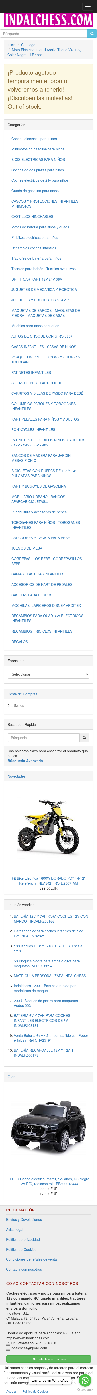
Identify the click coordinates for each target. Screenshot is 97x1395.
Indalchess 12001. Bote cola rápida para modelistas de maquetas (46, 988)
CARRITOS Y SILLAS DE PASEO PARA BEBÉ (47, 393)
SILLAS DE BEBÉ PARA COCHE (36, 382)
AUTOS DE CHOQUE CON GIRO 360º (41, 336)
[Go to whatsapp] (85, 1380)
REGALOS (19, 641)
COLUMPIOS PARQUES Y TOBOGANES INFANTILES (43, 406)
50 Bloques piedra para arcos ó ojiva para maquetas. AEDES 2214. (47, 963)
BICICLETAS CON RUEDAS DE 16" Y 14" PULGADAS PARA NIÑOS (43, 473)
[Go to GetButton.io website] (85, 1390)
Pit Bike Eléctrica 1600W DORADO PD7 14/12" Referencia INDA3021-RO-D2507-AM (48, 881)
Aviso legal (14, 1229)
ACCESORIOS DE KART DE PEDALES (41, 584)
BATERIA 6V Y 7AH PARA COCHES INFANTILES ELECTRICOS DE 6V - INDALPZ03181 (42, 1020)
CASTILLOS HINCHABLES (32, 216)
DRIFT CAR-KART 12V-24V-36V (36, 279)
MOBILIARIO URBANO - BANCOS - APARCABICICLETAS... (39, 499)
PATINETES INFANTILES (31, 372)
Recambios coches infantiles (33, 247)
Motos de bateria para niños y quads (40, 226)
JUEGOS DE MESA (26, 548)
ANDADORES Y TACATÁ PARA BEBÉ (40, 537)
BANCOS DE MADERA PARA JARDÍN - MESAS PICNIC (42, 458)
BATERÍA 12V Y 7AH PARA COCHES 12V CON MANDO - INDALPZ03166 (51, 919)
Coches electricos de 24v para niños (40, 180)
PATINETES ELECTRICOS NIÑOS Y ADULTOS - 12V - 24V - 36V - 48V (48, 442)
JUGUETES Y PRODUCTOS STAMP (40, 299)
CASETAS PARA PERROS (31, 594)
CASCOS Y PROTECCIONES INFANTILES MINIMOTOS (44, 204)
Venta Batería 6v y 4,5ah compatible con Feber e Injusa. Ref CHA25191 (51, 1038)
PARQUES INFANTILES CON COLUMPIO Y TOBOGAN (45, 359)
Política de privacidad (23, 1239)
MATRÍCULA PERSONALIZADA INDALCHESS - (51, 975)
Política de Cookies (21, 1249)
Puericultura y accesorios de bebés (39, 511)
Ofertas (13, 1076)
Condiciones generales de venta (31, 1259)
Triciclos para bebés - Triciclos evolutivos (43, 268)
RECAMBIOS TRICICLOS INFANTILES (41, 631)
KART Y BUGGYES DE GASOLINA (38, 486)
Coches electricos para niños (34, 138)
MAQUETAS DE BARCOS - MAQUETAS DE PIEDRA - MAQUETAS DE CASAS (45, 313)
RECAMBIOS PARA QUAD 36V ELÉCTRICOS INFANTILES (47, 618)
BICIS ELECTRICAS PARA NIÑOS (38, 159)
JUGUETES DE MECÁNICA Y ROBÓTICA (44, 289)
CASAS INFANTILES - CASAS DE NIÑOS (43, 346)
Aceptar (11, 1391)
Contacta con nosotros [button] (50, 1359)
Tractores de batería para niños (36, 258)
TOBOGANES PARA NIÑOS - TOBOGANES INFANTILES (45, 525)
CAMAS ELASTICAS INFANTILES (37, 574)
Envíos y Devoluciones (24, 1219)
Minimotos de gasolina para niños (37, 148)
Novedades (17, 776)
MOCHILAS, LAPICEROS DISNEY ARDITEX (46, 605)
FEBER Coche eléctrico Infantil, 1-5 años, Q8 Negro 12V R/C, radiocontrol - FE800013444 (48, 1181)
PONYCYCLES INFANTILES (33, 429)
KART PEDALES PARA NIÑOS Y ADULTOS (45, 419)
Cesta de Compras (22, 693)
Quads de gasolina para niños (35, 190)
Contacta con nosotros (24, 1269)
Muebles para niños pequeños (35, 325)
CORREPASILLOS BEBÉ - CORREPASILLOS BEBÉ (46, 561)
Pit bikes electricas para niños (34, 237)
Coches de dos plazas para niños (37, 169)
